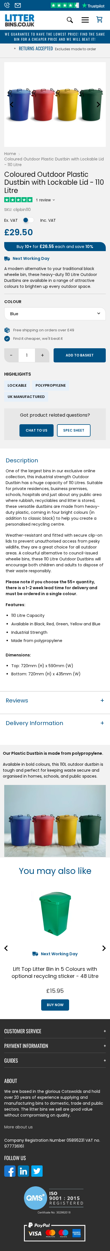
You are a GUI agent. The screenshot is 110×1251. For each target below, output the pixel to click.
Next (98, 104)
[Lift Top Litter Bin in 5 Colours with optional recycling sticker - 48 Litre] (55, 914)
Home (10, 153)
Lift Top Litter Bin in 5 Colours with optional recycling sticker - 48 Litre (55, 972)
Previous (11, 104)
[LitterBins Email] (19, 5)
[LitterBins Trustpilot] (77, 5)
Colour (12, 302)
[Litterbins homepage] (19, 26)
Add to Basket (80, 355)
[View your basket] (97, 20)
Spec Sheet (73, 430)
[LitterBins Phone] (8, 5)
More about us (18, 1127)
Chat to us (36, 430)
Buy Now (55, 1004)
